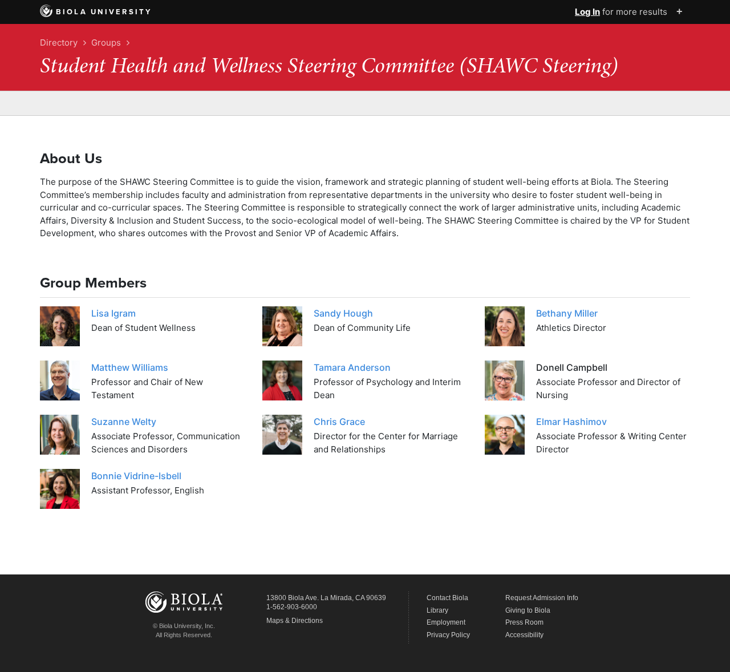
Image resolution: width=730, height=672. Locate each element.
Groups (106, 42)
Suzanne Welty (123, 421)
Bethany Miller (567, 313)
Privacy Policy (448, 635)
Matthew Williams (129, 367)
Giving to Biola (527, 610)
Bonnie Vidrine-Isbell (136, 475)
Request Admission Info (541, 598)
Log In (587, 11)
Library (437, 610)
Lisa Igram (113, 313)
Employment (446, 622)
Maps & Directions (294, 621)
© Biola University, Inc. (184, 625)
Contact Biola (447, 598)
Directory (59, 42)
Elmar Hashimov (571, 421)
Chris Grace (339, 421)
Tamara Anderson (352, 367)
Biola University (104, 12)
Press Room (524, 622)
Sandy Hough (343, 313)
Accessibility (524, 635)
